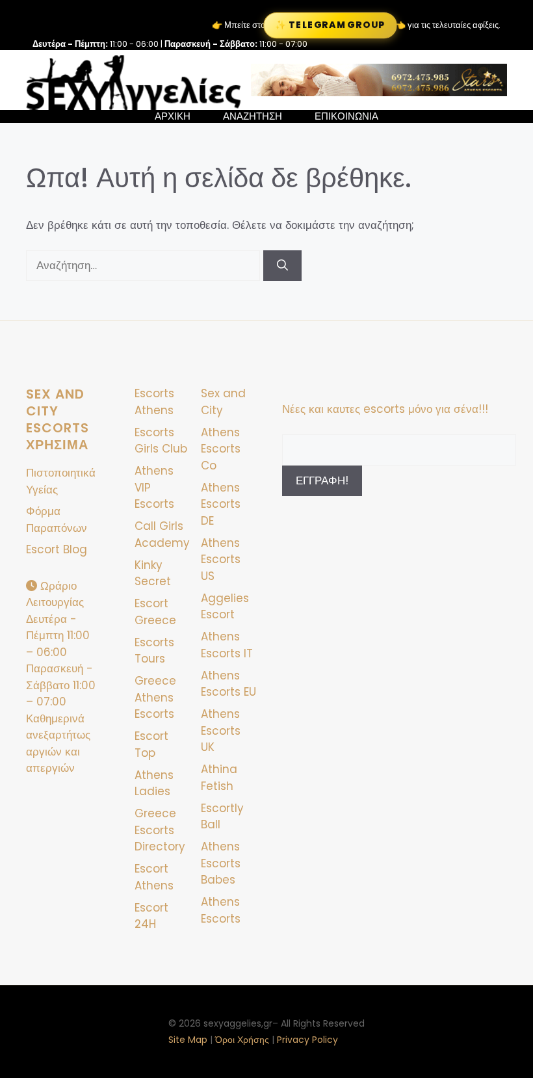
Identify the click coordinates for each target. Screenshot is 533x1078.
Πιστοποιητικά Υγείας (61, 481)
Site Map (187, 1039)
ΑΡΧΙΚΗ (172, 116)
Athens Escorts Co (220, 449)
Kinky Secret (153, 573)
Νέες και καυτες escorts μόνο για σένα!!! (385, 409)
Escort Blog (56, 549)
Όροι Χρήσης (242, 1039)
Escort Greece (155, 612)
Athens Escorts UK (220, 730)
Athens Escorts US (220, 559)
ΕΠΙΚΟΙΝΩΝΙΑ (346, 116)
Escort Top (151, 744)
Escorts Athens (154, 402)
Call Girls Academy (162, 534)
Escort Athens (154, 877)
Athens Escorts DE (220, 504)
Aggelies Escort (225, 606)
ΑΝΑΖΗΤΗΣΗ (252, 116)
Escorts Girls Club (161, 441)
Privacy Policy (307, 1039)
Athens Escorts (220, 910)
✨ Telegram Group (330, 25)
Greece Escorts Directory (160, 830)
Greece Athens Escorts (155, 697)
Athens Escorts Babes (220, 863)
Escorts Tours (154, 651)
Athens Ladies (154, 783)
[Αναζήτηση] (282, 266)
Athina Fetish (219, 777)
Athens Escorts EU (228, 684)
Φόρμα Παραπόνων (56, 519)
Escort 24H (151, 916)
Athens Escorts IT (227, 645)
